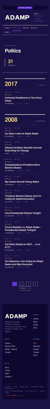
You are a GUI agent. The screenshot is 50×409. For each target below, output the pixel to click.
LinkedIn (8, 352)
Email (35, 355)
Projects (8, 343)
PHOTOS (34, 28)
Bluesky (36, 349)
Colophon (8, 376)
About (7, 367)
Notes (35, 321)
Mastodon (36, 346)
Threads (36, 352)
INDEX (36, 14)
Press (7, 373)
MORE (7, 32)
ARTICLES (16, 28)
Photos (35, 325)
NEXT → (25, 288)
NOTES (26, 28)
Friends (7, 370)
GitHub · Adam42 (11, 349)
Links (35, 327)
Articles (36, 318)
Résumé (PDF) (10, 346)
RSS (35, 343)
